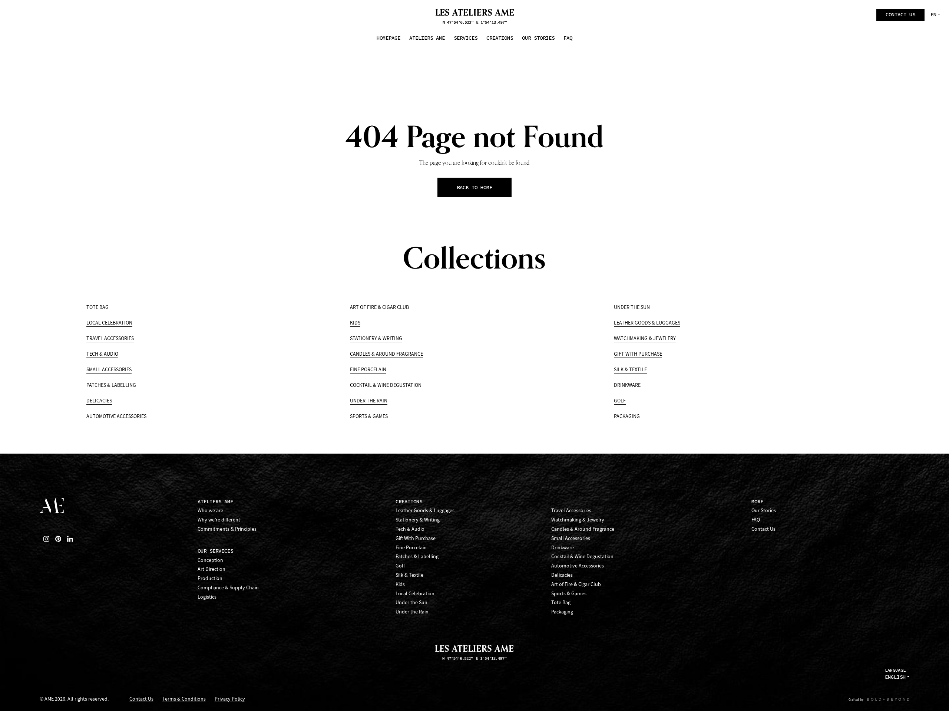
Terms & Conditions (184, 699)
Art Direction (211, 569)
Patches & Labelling (111, 385)
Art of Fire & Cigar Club (379, 307)
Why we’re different (219, 519)
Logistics (207, 596)
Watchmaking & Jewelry (577, 519)
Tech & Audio (102, 354)
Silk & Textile (630, 369)
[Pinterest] (58, 539)
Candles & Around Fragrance (386, 354)
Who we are (210, 510)
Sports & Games (369, 416)
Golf (620, 400)
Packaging (627, 416)
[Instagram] (46, 539)
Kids (355, 322)
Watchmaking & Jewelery (645, 338)
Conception (210, 560)
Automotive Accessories (116, 416)
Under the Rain (368, 400)
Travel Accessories (110, 338)
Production (210, 578)
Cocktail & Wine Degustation (385, 385)
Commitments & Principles (227, 529)
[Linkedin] (70, 539)
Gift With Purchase (638, 354)
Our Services (215, 550)
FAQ (755, 519)
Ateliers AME (215, 501)
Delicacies (99, 400)
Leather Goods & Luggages (647, 322)
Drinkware (627, 385)
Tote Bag (97, 307)
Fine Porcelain (368, 369)
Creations (409, 501)
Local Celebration (109, 322)
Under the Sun (632, 307)
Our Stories (763, 510)
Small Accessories (109, 369)
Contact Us (763, 529)
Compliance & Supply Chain (228, 587)
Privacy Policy (230, 699)
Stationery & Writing (376, 338)
